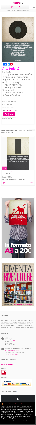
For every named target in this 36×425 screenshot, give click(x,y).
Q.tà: (15, 111)
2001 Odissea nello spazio (9, 172)
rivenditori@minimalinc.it (11, 354)
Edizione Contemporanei (23, 10)
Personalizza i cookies (22, 421)
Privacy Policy (12, 418)
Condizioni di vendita (7, 364)
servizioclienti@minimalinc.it (12, 350)
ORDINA (32, 182)
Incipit (13, 10)
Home (8, 10)
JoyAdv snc (16, 340)
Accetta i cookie (11, 421)
